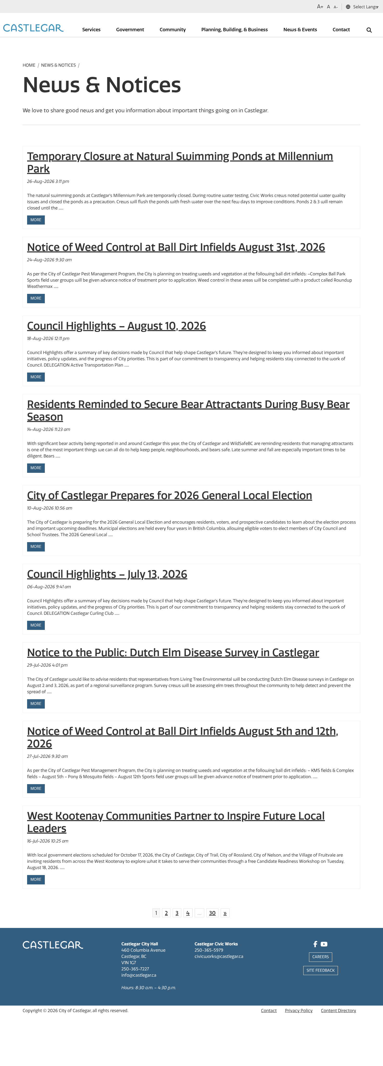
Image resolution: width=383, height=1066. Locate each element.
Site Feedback (321, 970)
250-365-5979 (209, 950)
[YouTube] (324, 945)
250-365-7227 (135, 968)
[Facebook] (315, 945)
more (35, 220)
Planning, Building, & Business (235, 30)
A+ (320, 6)
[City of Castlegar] (33, 28)
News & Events (300, 30)
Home (29, 65)
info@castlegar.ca (138, 975)
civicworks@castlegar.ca (219, 956)
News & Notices (58, 65)
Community (173, 30)
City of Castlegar (75, 1010)
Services (92, 30)
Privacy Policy (299, 1010)
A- (336, 7)
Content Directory (338, 1010)
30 (212, 913)
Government (130, 30)
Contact (342, 30)
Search (365, 26)
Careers (320, 957)
